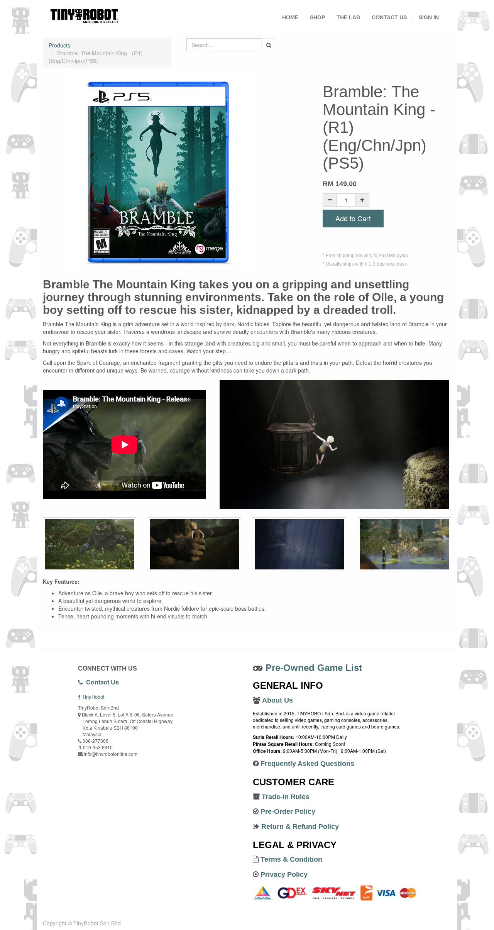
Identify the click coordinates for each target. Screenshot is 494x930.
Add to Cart (353, 218)
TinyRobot (93, 696)
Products (59, 45)
